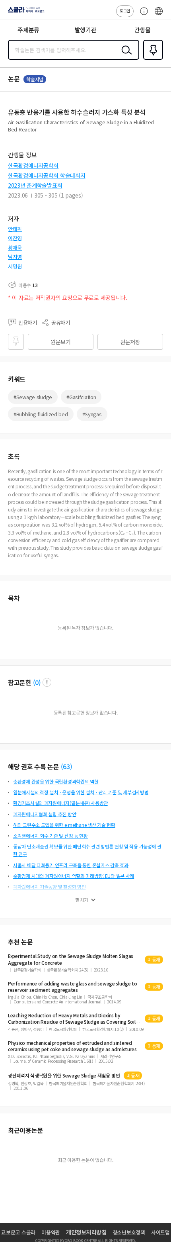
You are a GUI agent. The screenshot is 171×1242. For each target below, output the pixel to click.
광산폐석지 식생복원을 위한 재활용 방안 (64, 1075)
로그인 (125, 11)
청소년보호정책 (129, 1232)
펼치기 (81, 900)
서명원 (15, 266)
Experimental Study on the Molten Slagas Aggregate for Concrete (70, 959)
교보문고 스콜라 (18, 1232)
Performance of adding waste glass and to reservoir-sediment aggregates (72, 986)
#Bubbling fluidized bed (41, 414)
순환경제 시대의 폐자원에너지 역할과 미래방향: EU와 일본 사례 (73, 875)
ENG (158, 15)
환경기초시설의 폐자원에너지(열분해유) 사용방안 (60, 802)
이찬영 (15, 238)
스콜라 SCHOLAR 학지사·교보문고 (24, 12)
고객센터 (142, 15)
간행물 (142, 29)
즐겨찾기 (151, 59)
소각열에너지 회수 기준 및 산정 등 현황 (50, 835)
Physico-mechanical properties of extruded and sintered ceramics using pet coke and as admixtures (72, 1046)
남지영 (15, 257)
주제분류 (28, 29)
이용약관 (50, 1232)
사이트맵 (160, 1232)
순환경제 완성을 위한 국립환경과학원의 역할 (56, 781)
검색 (125, 56)
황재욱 (15, 247)
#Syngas (92, 414)
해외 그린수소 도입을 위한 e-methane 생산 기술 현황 (64, 824)
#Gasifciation (81, 397)
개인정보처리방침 (86, 1232)
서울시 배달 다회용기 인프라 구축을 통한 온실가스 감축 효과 (70, 865)
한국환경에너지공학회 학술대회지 (47, 175)
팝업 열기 (47, 682)
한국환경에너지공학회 (33, 165)
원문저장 (130, 342)
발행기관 (86, 29)
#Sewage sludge (33, 397)
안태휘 (15, 229)
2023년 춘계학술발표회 (35, 185)
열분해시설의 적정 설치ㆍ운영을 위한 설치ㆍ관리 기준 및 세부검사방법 (81, 792)
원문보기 (61, 342)
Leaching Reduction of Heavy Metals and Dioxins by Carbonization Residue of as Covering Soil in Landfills (74, 1018)
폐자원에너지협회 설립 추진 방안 (44, 814)
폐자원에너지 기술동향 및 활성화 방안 (49, 886)
